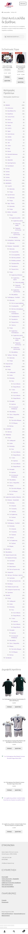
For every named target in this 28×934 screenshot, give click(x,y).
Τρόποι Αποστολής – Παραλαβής (10, 878)
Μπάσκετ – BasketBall (13, 246)
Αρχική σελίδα (6, 12)
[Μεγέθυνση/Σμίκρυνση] (1, 925)
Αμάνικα (15, 392)
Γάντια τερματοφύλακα (17, 303)
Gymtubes (12, 578)
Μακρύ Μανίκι (16, 387)
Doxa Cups (10, 122)
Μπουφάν (11, 401)
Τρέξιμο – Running (12, 355)
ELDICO (9, 128)
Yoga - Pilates (10, 203)
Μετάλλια (8, 549)
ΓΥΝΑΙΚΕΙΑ (8, 434)
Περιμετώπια (14, 269)
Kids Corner (8, 180)
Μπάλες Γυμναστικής (12, 586)
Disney (9, 119)
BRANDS (8, 105)
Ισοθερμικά (12, 372)
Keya (8, 148)
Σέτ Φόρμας (14, 423)
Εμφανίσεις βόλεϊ (15, 218)
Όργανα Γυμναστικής (11, 555)
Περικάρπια (14, 266)
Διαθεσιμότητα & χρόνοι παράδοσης (11, 882)
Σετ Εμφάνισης (13, 514)
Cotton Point (10, 116)
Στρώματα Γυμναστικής (13, 589)
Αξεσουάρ (11, 189)
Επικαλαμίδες (15, 306)
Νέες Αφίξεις (14, 237)
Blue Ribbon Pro (11, 111)
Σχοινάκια (10, 592)
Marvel (9, 151)
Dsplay (9, 125)
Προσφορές (9, 657)
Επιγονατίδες (14, 252)
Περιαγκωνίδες (15, 263)
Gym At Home (11, 194)
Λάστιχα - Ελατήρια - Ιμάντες (15, 575)
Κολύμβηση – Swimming (13, 240)
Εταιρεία (4, 900)
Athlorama (10, 108)
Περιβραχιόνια (15, 316)
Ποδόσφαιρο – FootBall (13, 297)
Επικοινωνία (5, 902)
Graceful (9, 140)
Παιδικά (13, 517)
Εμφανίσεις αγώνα (18, 220)
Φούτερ (11, 426)
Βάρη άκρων (12, 566)
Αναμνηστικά (9, 363)
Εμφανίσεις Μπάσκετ (16, 275)
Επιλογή (7, 77)
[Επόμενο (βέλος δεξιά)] (5, 927)
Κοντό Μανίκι (16, 384)
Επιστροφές (5, 877)
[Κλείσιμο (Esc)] (12, 925)
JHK (8, 142)
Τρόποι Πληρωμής (6, 880)
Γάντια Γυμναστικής (14, 569)
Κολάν (11, 375)
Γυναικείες (14, 508)
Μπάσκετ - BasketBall (13, 500)
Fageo (9, 131)
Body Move (10, 114)
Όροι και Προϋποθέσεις (8, 886)
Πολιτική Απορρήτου (7, 884)
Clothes (8, 168)
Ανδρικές (13, 505)
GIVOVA (9, 137)
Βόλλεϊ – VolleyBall (12, 212)
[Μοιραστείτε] (9, 925)
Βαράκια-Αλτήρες (12, 558)
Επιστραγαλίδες (15, 254)
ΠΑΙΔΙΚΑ (8, 595)
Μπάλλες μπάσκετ (16, 260)
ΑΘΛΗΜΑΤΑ (8, 183)
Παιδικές (13, 511)
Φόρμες (11, 417)
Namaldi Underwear (12, 154)
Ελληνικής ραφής (19, 282)
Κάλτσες (9, 432)
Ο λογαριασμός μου (4, 931)
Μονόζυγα (10, 584)
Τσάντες (13, 325)
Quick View (7, 80)
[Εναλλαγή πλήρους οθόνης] (5, 925)
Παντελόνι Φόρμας (16, 420)
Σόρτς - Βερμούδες (14, 414)
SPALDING (10, 160)
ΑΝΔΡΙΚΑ (8, 366)
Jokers (9, 145)
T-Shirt (13, 389)
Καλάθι (21, 930)
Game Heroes (10, 134)
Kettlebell (12, 560)
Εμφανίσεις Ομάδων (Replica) (13, 497)
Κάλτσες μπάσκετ (16, 257)
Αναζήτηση (14, 931)
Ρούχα (11, 192)
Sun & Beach (10, 166)
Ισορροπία (10, 572)
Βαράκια (11, 563)
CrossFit (9, 186)
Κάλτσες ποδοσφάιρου (17, 309)
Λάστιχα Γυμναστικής (15, 581)
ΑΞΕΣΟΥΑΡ (8, 429)
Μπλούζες (12, 378)
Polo (12, 381)
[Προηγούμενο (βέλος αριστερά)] (1, 927)
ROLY (8, 157)
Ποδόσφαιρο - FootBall (13, 523)
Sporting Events (11, 163)
